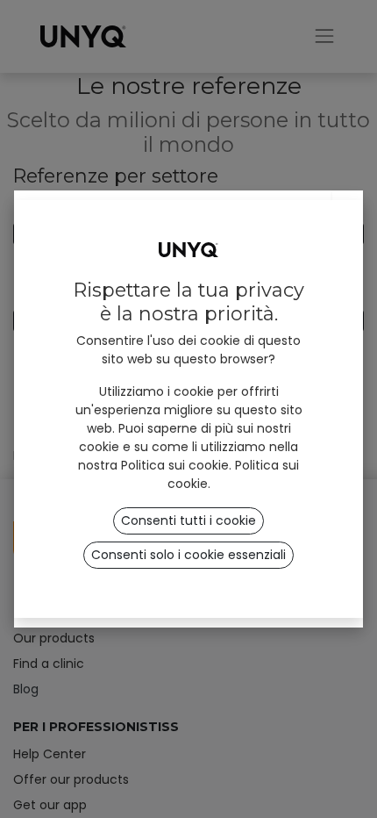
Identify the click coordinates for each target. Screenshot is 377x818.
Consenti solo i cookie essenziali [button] (188, 554)
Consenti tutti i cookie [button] (188, 520)
